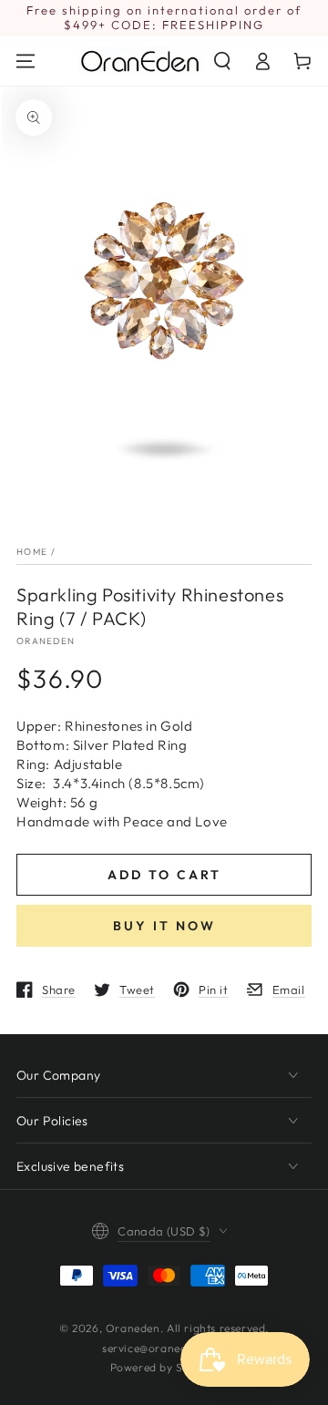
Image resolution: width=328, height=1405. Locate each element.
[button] (222, 61)
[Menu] (25, 61)
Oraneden (45, 641)
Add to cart (164, 875)
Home (31, 552)
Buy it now (164, 926)
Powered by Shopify (164, 1367)
